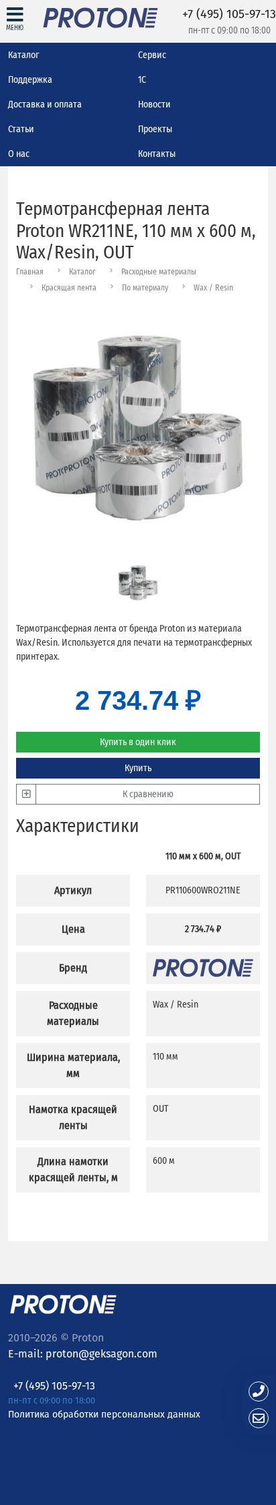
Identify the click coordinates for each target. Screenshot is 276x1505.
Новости (154, 104)
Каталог (23, 55)
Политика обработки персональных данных (104, 1414)
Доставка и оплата (45, 104)
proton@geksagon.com (101, 1353)
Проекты (155, 129)
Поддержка (30, 79)
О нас (18, 154)
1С (142, 79)
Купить (138, 768)
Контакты (157, 154)
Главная (30, 271)
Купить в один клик (138, 742)
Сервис (152, 55)
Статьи (21, 129)
